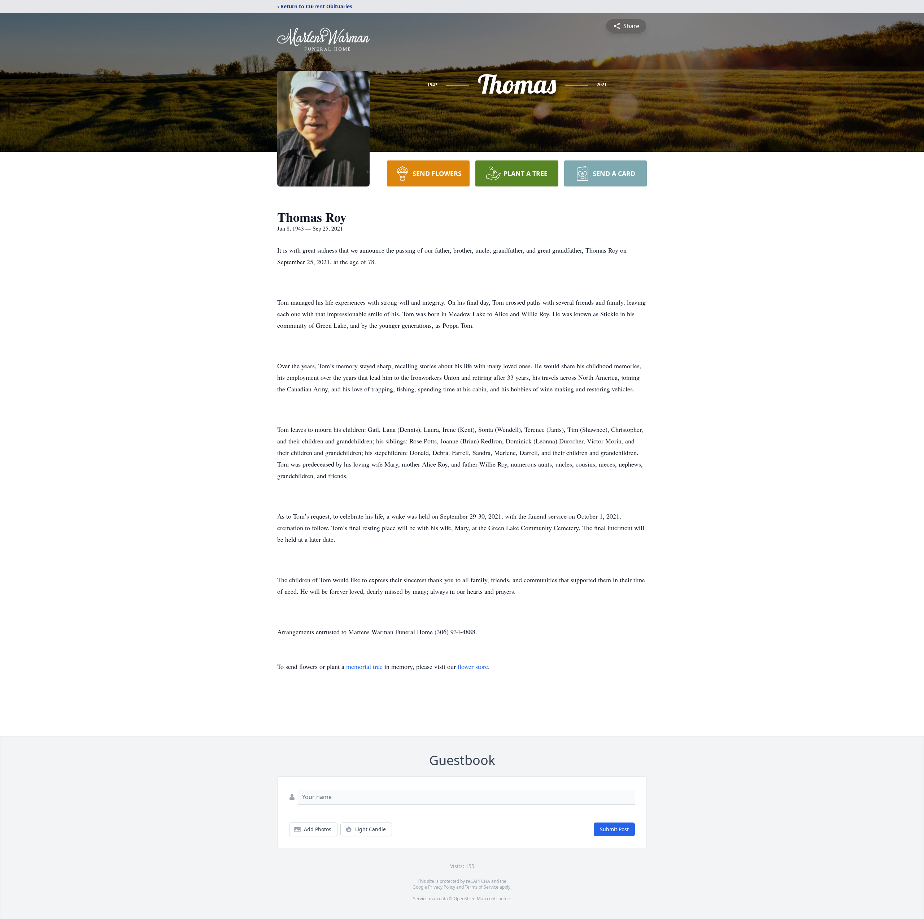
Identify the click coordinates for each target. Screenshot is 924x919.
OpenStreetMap (470, 899)
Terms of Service (481, 887)
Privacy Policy (441, 887)
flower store (473, 666)
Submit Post (614, 829)
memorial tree (364, 666)
